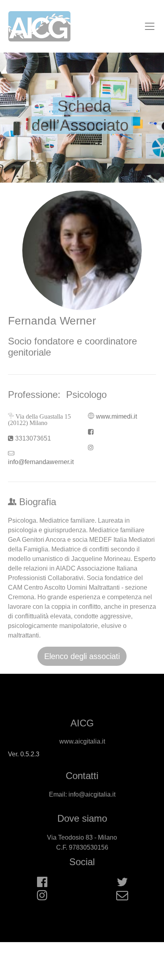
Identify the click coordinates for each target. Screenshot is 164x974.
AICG (82, 723)
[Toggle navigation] (150, 26)
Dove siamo (82, 818)
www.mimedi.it (116, 416)
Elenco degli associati (82, 656)
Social (82, 861)
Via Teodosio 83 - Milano (82, 837)
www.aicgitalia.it (82, 741)
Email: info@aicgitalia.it (82, 794)
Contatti (82, 775)
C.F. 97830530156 (82, 847)
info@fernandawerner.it (41, 461)
